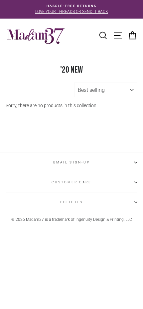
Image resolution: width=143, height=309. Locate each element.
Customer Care (72, 182)
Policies (71, 202)
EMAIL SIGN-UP (71, 162)
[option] (71, 9)
